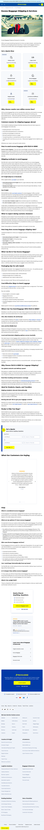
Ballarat (2, 720)
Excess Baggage (25, 774)
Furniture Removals (26, 771)
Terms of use (20, 824)
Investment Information (27, 812)
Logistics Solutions (6, 766)
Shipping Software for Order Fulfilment (9, 769)
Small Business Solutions (6, 782)
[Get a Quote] (42, 4)
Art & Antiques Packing (6, 804)
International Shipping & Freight (8, 747)
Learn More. (39, 1)
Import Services (4, 750)
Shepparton (24, 732)
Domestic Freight (5, 745)
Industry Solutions (5, 771)
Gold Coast (7, 343)
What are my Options (5, 761)
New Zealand (32, 319)
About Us (10, 705)
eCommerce (26, 739)
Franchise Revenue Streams (28, 804)
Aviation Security (37, 824)
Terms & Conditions (12, 824)
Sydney (17, 341)
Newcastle (24, 720)
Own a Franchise (27, 798)
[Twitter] (5, 709)
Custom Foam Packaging (6, 806)
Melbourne (22, 341)
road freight (16, 353)
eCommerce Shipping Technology (29, 747)
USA (17, 319)
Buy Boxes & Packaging (6, 815)
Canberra (39, 341)
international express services (28, 380)
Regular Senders (4, 753)
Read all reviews (16, 632)
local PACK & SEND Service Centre (23, 305)
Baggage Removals (26, 777)
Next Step (8, 447)
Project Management (5, 791)
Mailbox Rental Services (6, 794)
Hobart (13, 732)
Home (2, 7)
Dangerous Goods (28, 824)
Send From (6, 434)
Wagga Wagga (36, 723)
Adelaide (35, 341)
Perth (31, 341)
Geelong (13, 726)
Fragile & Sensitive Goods (27, 769)
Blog (6, 705)
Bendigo (3, 723)
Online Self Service (26, 742)
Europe (38, 319)
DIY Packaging (4, 812)
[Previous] (8, 481)
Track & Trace (25, 705)
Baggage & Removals (9, 7)
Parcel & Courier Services (6, 742)
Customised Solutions (6, 788)
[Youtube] (10, 709)
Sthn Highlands (25, 729)
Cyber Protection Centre (27, 753)
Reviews (20, 705)
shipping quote (12, 286)
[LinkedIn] (13, 709)
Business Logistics (5, 774)
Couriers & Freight (6, 739)
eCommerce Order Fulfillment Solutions (30, 750)
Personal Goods (25, 780)
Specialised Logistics (5, 780)
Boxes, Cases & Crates (5, 809)
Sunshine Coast (36, 717)
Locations (31, 705)
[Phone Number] (39, 4)
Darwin (13, 723)
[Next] (35, 481)
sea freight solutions (17, 193)
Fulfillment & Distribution (6, 777)
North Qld (24, 723)
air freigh (14, 179)
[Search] (4, 4)
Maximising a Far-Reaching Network (30, 801)
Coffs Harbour (15, 720)
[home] (22, 4)
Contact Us (14, 705)
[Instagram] (8, 709)
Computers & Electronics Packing (8, 801)
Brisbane (27, 341)
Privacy (5, 824)
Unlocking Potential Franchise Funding (30, 806)
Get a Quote (10, 66)
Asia (26, 330)
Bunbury (3, 729)
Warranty (3, 756)
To (4, 439)
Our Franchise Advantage (27, 809)
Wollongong (35, 726)
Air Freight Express (17, 404)
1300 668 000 (24, 609)
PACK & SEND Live (26, 745)
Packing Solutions (6, 798)
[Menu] (2, 4)
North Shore (35, 732)
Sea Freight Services (32, 404)
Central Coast (14, 717)
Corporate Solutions (5, 785)
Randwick (35, 729)
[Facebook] (2, 709)
